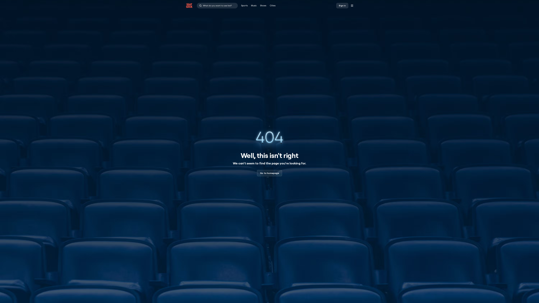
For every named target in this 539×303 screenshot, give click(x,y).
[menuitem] (244, 6)
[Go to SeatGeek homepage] (189, 6)
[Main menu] (352, 5)
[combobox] (217, 5)
